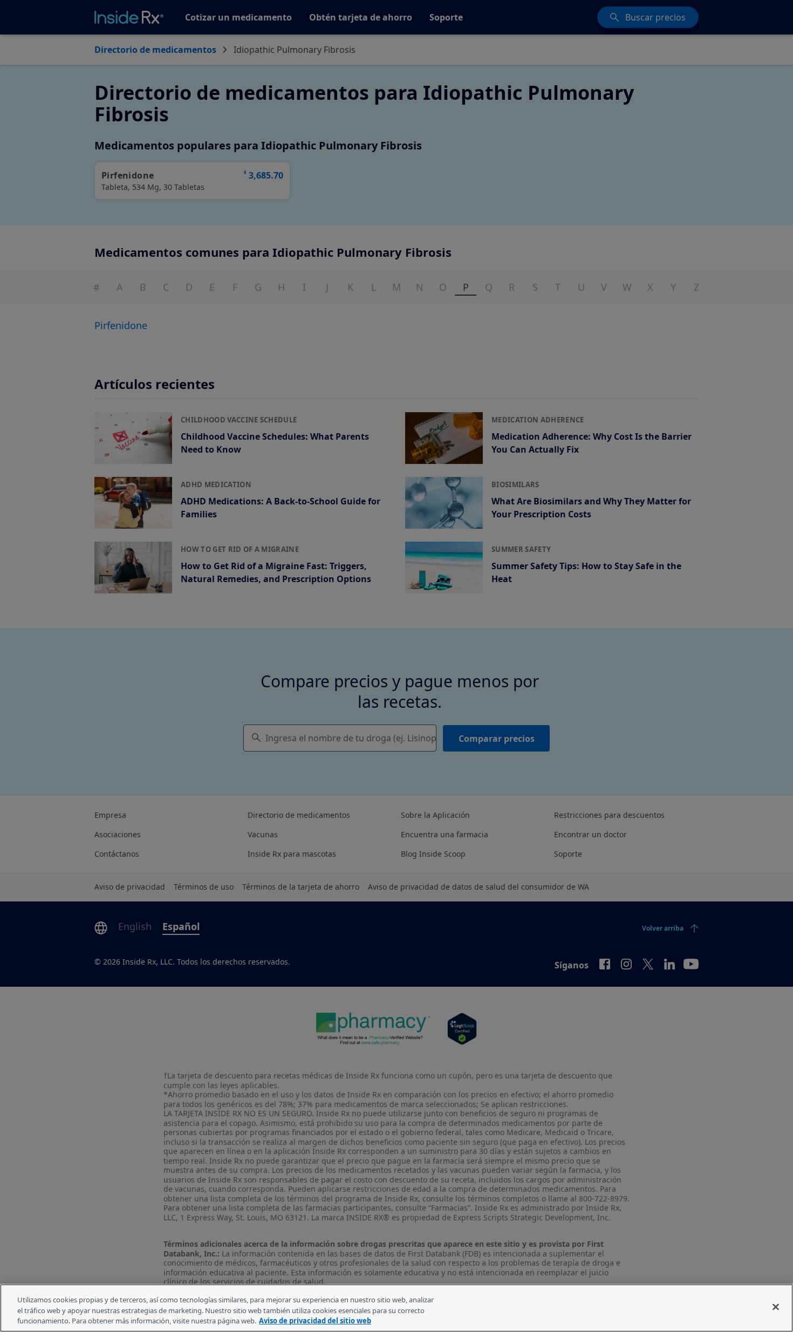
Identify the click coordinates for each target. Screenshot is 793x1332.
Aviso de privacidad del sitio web (315, 1321)
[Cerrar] (776, 1307)
